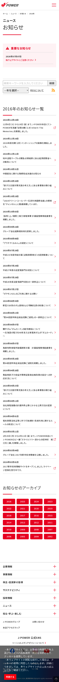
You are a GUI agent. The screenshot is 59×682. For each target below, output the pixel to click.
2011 (50, 522)
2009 (22, 529)
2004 (36, 536)
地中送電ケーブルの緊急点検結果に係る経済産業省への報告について (27, 160)
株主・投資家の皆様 (13, 582)
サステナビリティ (11, 590)
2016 (36, 515)
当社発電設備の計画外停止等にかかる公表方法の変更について (27, 407)
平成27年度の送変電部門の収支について (21, 270)
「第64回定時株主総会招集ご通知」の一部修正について (27, 317)
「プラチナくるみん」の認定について (18, 243)
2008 (36, 529)
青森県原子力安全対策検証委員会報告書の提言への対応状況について (27, 376)
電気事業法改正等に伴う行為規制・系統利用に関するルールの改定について (28, 422)
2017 (22, 515)
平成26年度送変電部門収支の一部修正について (24, 281)
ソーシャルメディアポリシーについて (28, 642)
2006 (9, 536)
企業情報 (7, 566)
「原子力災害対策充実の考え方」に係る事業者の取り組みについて (27, 187)
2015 (50, 515)
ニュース (7, 605)
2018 (9, 515)
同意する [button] (10, 677)
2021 (22, 508)
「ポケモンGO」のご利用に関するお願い (20, 293)
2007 (50, 529)
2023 (50, 501)
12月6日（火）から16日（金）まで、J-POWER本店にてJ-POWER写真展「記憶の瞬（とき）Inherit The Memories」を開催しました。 (27, 128)
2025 (22, 501)
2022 (9, 508)
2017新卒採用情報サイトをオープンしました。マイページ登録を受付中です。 (27, 468)
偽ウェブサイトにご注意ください (20, 60)
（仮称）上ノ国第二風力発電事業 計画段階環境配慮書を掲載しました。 (28, 218)
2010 (9, 529)
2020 (36, 508)
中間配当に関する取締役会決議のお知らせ (22, 173)
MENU (54, 5)
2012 (36, 522)
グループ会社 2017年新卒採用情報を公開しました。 (26, 454)
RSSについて (37, 90)
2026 (9, 501)
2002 (50, 536)
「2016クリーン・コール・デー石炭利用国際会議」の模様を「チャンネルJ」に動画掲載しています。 (27, 202)
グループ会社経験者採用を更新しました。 (21, 231)
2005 (22, 536)
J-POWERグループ (11, 621)
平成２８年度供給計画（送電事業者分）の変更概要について (28, 256)
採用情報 (7, 598)
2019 (50, 508)
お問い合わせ (38, 621)
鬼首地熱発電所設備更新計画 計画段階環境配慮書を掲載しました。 (27, 349)
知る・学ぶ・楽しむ (12, 613)
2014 (9, 522)
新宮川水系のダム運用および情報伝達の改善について (27, 305)
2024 (36, 501)
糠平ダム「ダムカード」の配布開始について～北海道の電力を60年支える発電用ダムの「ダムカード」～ (28, 332)
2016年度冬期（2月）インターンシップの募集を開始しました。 (27, 145)
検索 (52, 83)
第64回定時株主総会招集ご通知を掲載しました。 (24, 363)
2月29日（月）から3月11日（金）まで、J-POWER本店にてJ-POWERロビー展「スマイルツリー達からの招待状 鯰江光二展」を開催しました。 (28, 439)
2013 (22, 522)
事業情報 (7, 574)
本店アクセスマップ (11, 627)
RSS (53, 90)
